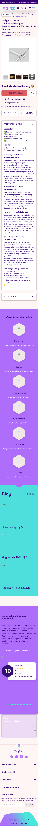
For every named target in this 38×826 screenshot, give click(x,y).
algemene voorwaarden (14, 820)
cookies (28, 820)
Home (14, 14)
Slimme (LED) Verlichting (19, 16)
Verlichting (29, 14)
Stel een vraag (11, 113)
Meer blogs (32, 494)
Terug (7, 14)
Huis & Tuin (21, 14)
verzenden (29, 804)
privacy (14, 823)
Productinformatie (13, 124)
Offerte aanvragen (29, 113)
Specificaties (10, 297)
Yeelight (8, 35)
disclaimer (23, 823)
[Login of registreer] (26, 8)
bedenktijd (12, 103)
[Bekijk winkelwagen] (29, 8)
